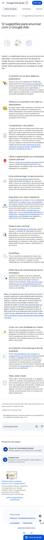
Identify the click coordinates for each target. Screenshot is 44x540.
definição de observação (28, 229)
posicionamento (37, 202)
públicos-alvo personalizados (30, 214)
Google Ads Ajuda (15, 3)
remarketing (13, 214)
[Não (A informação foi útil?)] (42, 427)
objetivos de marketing (34, 84)
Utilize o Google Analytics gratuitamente (14, 499)
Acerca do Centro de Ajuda (33, 527)
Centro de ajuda (10, 9)
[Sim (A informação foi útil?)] (37, 427)
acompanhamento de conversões (26, 354)
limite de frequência (21, 179)
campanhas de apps (33, 145)
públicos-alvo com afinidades (19, 216)
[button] (3, 2)
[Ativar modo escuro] (40, 516)
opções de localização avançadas (26, 162)
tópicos (14, 204)
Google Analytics (25, 366)
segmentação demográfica (33, 212)
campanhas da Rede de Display (19, 147)
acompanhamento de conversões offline (22, 356)
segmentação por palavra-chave (20, 202)
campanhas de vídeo (23, 149)
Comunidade (26, 9)
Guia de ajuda (35, 537)
